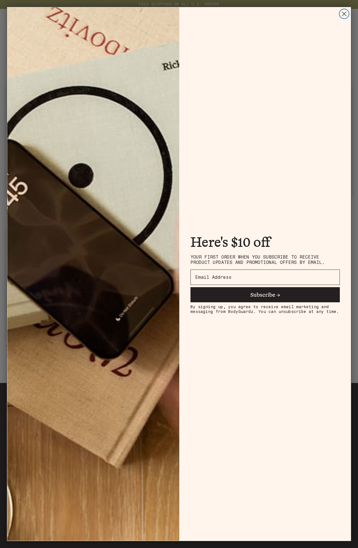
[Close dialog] (344, 14)
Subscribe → (265, 294)
